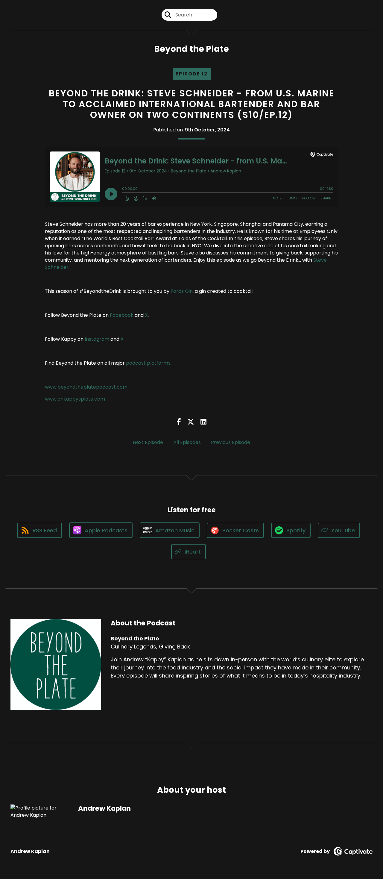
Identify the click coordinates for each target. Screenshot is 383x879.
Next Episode (148, 442)
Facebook (121, 315)
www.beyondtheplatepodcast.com (86, 387)
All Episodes (187, 442)
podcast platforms (148, 363)
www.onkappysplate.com (75, 398)
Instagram (97, 339)
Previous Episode (230, 442)
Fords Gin (182, 291)
